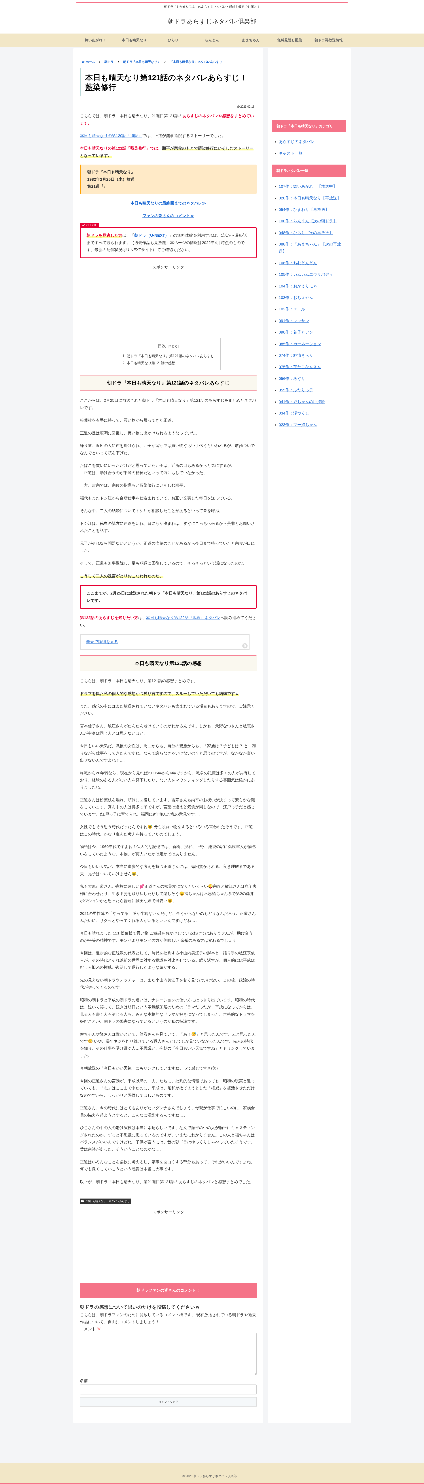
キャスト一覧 (291, 153)
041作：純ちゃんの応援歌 (302, 402)
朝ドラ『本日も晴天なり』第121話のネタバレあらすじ (170, 356)
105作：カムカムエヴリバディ (306, 274)
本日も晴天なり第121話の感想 (151, 363)
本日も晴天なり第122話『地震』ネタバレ (183, 617)
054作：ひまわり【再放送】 (304, 209)
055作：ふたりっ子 (296, 390)
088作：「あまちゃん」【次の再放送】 (310, 247)
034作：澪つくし (294, 413)
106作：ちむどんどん (298, 263)
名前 (84, 1381)
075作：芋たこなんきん (300, 367)
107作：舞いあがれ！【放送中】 (308, 186)
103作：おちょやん (296, 297)
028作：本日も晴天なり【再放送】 (310, 198)
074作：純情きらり (296, 355)
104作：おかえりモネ (298, 286)
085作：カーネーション (300, 344)
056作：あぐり (292, 378)
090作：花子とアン (296, 332)
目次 (162, 346)
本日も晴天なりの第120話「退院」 (111, 135)
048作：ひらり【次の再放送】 (306, 233)
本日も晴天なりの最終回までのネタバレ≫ (168, 203)
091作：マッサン (294, 321)
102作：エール (292, 309)
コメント (90, 1329)
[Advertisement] (168, 301)
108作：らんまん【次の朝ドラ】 (308, 221)
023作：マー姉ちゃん (298, 424)
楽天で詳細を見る (102, 642)
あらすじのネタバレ (296, 141)
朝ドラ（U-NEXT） (151, 235)
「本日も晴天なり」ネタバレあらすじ (107, 1201)
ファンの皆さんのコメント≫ (168, 216)
